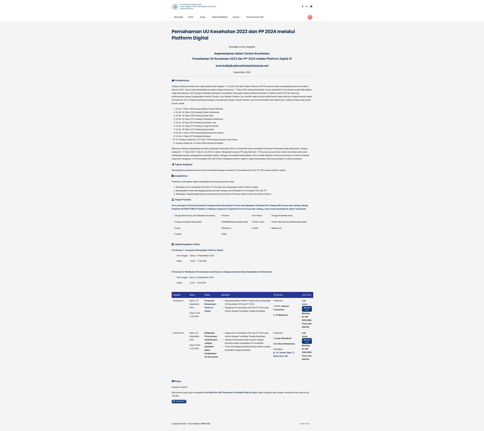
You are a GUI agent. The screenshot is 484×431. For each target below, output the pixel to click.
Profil (190, 17)
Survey (236, 17)
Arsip (202, 17)
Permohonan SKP (255, 17)
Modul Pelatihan (220, 17)
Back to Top (305, 424)
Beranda (178, 17)
